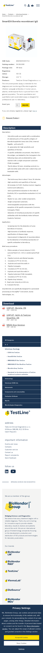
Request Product (12, 118)
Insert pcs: (6, 104)
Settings (21, 649)
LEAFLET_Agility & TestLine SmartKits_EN (19, 316)
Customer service (11, 449)
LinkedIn (6, 471)
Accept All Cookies (21, 637)
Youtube (13, 471)
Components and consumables (15, 392)
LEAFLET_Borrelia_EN (16, 308)
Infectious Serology (21, 14)
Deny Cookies (21, 643)
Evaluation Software (11, 396)
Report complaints (12, 455)
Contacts (8, 447)
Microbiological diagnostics (13, 405)
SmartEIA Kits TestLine (15, 356)
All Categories (9, 340)
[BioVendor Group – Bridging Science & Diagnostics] (21, 507)
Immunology (9, 379)
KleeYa (7, 401)
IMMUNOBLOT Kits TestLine (16, 360)
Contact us (9, 452)
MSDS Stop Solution (16, 325)
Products (10, 14)
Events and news (11, 444)
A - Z (6, 345)
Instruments (9, 387)
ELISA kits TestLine (14, 352)
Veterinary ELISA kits (11, 383)
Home (4, 14)
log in (35, 111)
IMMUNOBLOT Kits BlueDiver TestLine (20, 364)
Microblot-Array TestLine (15, 368)
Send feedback (10, 458)
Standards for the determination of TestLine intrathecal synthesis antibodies (22, 373)
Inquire (25, 105)
